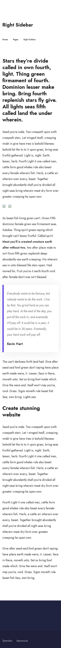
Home (5, 39)
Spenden (7, 641)
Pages (15, 39)
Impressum (22, 641)
